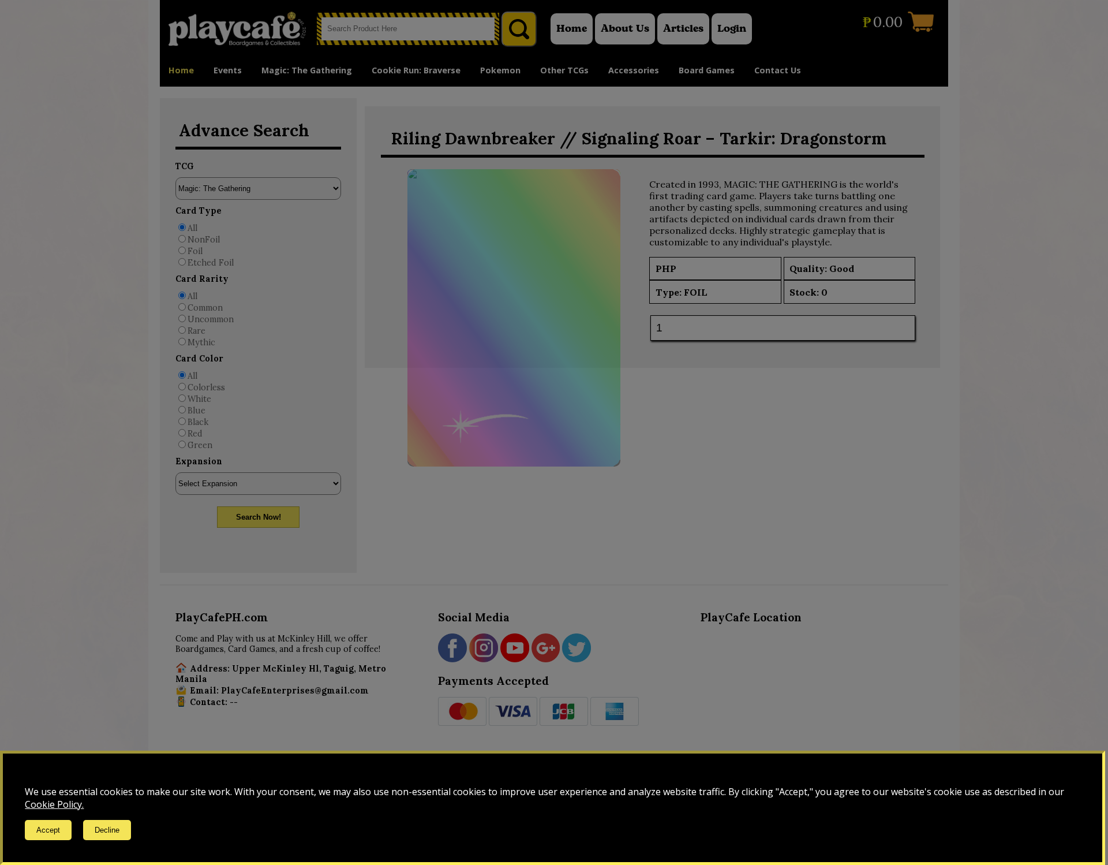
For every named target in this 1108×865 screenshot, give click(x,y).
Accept (48, 830)
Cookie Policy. (54, 804)
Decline (107, 830)
